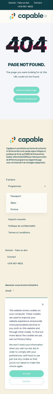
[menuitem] (37, 6)
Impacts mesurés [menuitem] (17, 219)
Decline (26, 381)
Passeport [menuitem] (15, 196)
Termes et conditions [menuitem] (19, 232)
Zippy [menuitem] (13, 202)
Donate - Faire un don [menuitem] (19, 3)
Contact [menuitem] (38, 3)
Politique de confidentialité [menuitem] (21, 226)
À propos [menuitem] (10, 179)
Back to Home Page (27, 90)
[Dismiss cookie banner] (43, 305)
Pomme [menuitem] (14, 209)
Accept (26, 373)
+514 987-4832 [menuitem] (25, 6)
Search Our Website (26, 99)
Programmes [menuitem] (14, 186)
